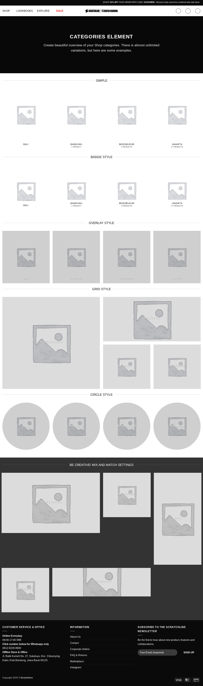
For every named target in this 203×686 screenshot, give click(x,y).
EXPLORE (43, 11)
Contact (74, 643)
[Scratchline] (101, 11)
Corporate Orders (80, 649)
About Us (75, 636)
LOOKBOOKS (24, 11)
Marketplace (77, 661)
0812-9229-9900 (11, 648)
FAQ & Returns (78, 655)
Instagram (75, 667)
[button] (178, 10)
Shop (6, 11)
